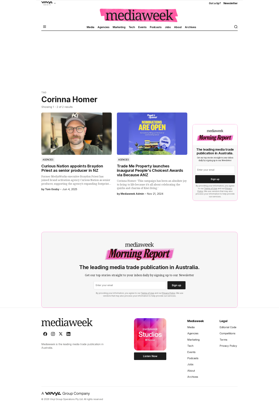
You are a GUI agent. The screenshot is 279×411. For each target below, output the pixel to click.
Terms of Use (210, 188)
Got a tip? (215, 3)
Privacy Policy (168, 293)
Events (142, 27)
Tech (132, 27)
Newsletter (230, 3)
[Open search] (236, 27)
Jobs (168, 27)
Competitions (227, 333)
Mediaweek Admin (132, 193)
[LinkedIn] (68, 334)
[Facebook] (45, 334)
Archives (190, 27)
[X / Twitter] (61, 334)
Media (90, 27)
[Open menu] (44, 27)
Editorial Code (228, 327)
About (178, 27)
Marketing (119, 27)
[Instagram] (53, 334)
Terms (223, 339)
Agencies (103, 27)
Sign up (215, 179)
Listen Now (150, 356)
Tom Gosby (52, 189)
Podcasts (156, 27)
